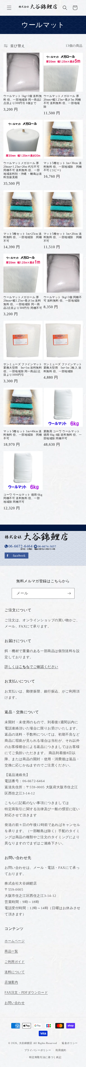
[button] (9, 8)
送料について (15, 972)
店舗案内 (11, 982)
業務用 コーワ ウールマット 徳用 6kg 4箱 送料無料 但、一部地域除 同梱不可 (63, 435)
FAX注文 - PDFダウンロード (26, 992)
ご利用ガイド (15, 961)
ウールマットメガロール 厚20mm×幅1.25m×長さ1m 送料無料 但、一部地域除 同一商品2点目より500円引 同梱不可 (22, 303)
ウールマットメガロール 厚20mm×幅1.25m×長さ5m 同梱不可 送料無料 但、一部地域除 (62, 101)
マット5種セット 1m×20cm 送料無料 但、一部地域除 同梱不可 (63, 237)
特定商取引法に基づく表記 (45, 1057)
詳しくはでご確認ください (31, 667)
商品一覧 (11, 951)
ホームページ (15, 941)
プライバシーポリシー (37, 1050)
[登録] (69, 593)
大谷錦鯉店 (26, 1043)
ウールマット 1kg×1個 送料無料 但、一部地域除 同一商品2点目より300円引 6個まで (22, 99)
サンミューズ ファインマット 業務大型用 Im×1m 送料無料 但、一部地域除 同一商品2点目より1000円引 (22, 370)
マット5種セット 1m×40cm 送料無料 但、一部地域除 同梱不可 (22, 435)
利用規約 (60, 1050)
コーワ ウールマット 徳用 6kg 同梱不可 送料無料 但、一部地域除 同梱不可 (22, 498)
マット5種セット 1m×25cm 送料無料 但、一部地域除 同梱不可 (22, 237)
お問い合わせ (15, 1003)
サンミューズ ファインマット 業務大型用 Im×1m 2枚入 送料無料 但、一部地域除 (63, 368)
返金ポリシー (70, 1043)
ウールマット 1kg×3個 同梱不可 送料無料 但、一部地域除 (63, 299)
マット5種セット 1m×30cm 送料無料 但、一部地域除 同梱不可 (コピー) (63, 166)
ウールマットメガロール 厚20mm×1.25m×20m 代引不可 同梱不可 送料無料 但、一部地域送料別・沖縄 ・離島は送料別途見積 (22, 170)
